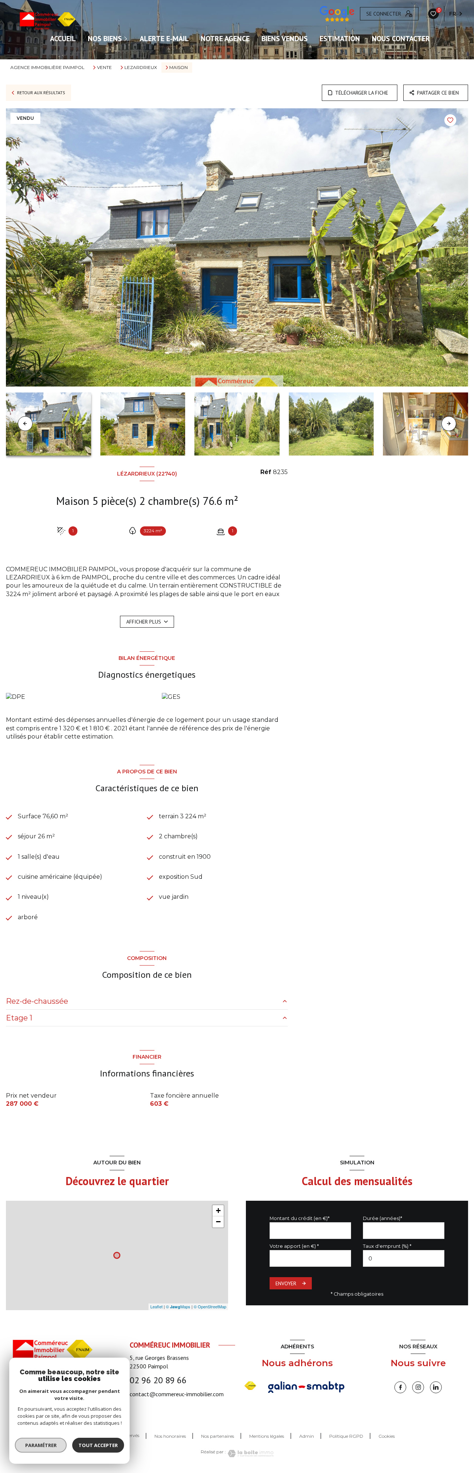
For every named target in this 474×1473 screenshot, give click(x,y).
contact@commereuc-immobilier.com (177, 1394)
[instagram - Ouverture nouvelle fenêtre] (418, 1387)
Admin (306, 1436)
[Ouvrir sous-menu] (126, 38)
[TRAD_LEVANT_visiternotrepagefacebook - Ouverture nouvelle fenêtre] (400, 1387)
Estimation (340, 38)
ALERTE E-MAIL (164, 38)
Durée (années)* (382, 1218)
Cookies (386, 1436)
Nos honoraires (170, 1436)
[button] (448, 423)
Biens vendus (284, 38)
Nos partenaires (217, 1436)
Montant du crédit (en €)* (300, 1218)
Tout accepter (98, 1445)
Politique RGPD (346, 1436)
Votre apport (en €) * (294, 1246)
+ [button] (218, 1210)
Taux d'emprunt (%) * (387, 1246)
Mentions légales (266, 1436)
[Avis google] (337, 14)
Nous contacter (401, 38)
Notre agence (225, 38)
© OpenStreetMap (210, 1306)
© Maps (178, 1306)
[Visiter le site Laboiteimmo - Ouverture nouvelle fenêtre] (249, 1453)
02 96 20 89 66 (158, 1380)
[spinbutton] (403, 1258)
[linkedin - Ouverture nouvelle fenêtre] (436, 1387)
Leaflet (156, 1306)
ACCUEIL (63, 38)
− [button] (218, 1221)
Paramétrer (41, 1445)
